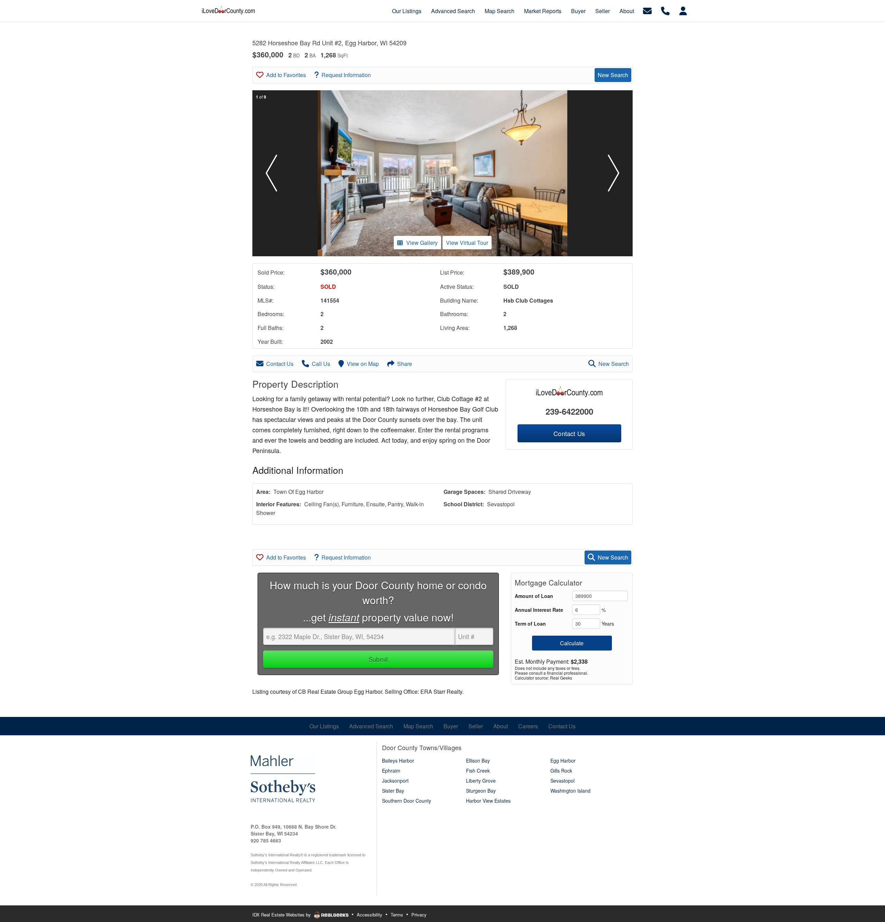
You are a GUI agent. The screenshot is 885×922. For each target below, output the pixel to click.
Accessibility (369, 914)
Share (404, 364)
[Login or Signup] (683, 10)
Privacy (419, 914)
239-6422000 (569, 411)
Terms (397, 914)
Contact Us (280, 364)
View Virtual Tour (467, 243)
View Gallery (422, 243)
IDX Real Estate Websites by (282, 914)
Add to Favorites (286, 75)
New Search (613, 75)
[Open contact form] (647, 10)
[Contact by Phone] (665, 10)
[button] (271, 173)
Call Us (321, 364)
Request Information (346, 75)
